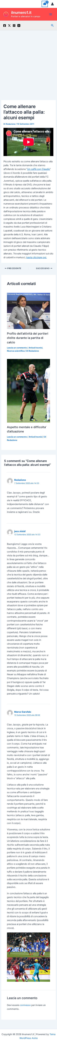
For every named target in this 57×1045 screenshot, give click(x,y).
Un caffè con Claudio (38, 169)
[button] (52, 25)
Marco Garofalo (22, 711)
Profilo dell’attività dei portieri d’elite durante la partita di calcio (27, 338)
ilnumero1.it (21, 12)
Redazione (20, 480)
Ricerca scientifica (16, 351)
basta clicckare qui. (36, 257)
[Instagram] (14, 25)
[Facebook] (4, 25)
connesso (25, 1005)
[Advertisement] (28, 60)
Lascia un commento (17, 348)
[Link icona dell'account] (52, 4)
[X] (9, 25)
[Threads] (18, 25)
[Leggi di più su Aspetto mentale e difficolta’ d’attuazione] (28, 390)
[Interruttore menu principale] (51, 14)
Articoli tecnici (35, 348)
